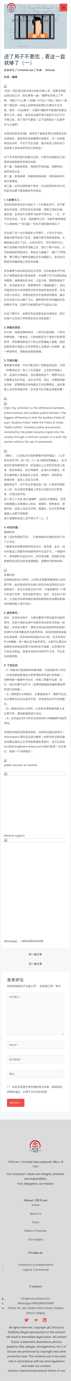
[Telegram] (36, 1320)
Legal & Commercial (36, 1270)
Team (35, 1222)
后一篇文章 (35, 964)
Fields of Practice (35, 1231)
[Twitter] (26, 1320)
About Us (35, 1214)
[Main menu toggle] (63, 7)
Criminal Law (25, 70)
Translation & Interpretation (35, 1265)
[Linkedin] (45, 1320)
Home (35, 1205)
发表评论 (9, 70)
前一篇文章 (35, 954)
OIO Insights (35, 1239)
